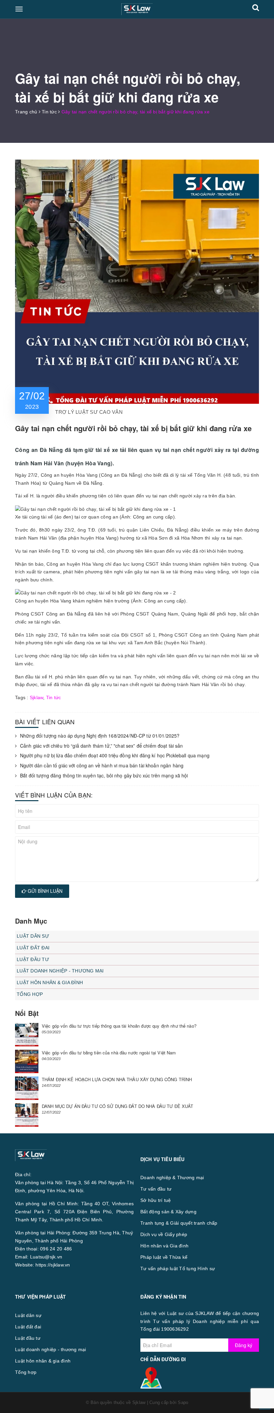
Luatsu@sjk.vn (46, 1256)
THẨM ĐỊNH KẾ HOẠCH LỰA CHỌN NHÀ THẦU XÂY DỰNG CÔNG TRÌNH (117, 1079)
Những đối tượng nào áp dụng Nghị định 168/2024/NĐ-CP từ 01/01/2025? (99, 736)
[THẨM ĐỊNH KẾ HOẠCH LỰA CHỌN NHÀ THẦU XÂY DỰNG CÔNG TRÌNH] (26, 1088)
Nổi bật (27, 1013)
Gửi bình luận (44, 890)
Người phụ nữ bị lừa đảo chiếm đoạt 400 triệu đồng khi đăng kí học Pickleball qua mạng (115, 755)
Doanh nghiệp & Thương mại (172, 1177)
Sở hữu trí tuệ (155, 1200)
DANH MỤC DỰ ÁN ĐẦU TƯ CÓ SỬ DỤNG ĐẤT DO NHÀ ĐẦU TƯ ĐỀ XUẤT (117, 1106)
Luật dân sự (33, 936)
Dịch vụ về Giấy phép (163, 1234)
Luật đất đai (33, 947)
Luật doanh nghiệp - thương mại (60, 970)
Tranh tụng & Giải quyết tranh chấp (179, 1223)
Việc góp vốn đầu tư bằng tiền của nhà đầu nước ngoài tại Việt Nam (109, 1052)
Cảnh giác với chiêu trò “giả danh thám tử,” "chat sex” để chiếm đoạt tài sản (101, 746)
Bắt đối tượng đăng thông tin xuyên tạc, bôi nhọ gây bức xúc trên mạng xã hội (104, 775)
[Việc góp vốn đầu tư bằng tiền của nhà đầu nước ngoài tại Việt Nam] (26, 1061)
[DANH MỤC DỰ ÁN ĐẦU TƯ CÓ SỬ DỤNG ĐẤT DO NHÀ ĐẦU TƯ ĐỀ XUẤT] (26, 1115)
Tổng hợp (30, 994)
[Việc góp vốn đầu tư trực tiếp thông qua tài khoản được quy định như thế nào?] (26, 1034)
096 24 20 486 (56, 1248)
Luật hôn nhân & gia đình (50, 982)
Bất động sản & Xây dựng (168, 1211)
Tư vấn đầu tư (155, 1189)
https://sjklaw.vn (52, 1264)
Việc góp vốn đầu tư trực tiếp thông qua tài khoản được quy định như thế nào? (119, 1026)
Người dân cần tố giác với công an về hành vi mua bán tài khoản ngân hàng (101, 765)
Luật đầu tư (33, 959)
